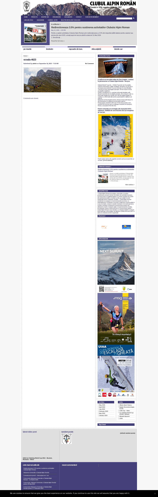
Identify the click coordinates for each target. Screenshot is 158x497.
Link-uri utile (28, 20)
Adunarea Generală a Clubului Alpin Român (36, 472)
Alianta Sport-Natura (125, 405)
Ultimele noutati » (105, 167)
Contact (79, 17)
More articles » (129, 184)
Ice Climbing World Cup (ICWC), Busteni (126, 413)
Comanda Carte (104, 56)
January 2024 (103, 415)
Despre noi (45, 17)
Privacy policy (143, 493)
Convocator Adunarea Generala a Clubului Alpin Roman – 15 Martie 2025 (37, 479)
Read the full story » (58, 41)
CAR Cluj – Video (124, 410)
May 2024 (102, 413)
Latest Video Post (30, 432)
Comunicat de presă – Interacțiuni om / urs (36, 475)
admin (35, 63)
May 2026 (102, 405)
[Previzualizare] (107, 160)
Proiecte (34, 17)
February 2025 (103, 411)
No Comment (89, 63)
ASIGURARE (40, 20)
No (135, 493)
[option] (118, 227)
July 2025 (102, 409)
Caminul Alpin (52, 20)
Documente (68, 17)
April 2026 (102, 407)
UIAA (121, 418)
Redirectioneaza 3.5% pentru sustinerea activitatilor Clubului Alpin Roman (90, 27)
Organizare (57, 17)
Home (26, 17)
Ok (132, 493)
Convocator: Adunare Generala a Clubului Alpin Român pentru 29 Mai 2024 (39, 483)
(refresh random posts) (127, 433)
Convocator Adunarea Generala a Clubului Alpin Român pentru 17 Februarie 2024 (37, 487)
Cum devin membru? (92, 17)
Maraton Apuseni (124, 416)
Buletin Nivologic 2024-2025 (70, 20)
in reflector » (56, 24)
